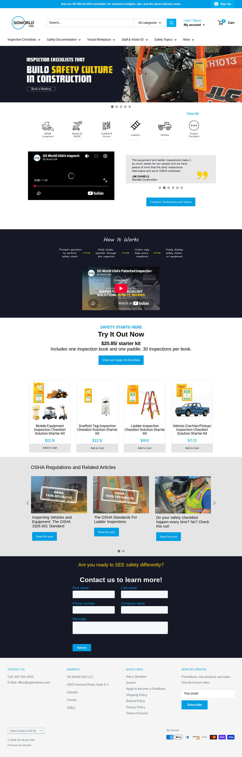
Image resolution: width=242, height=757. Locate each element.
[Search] (171, 23)
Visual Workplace (99, 39)
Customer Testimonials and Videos (171, 201)
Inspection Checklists (22, 39)
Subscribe (194, 704)
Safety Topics (163, 39)
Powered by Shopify (19, 745)
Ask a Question (136, 676)
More (186, 39)
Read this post (44, 536)
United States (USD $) (23, 730)
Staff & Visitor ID (133, 39)
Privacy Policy (135, 707)
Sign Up (225, 3)
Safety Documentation (62, 39)
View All (193, 114)
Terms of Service (137, 713)
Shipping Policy (136, 695)
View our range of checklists (121, 360)
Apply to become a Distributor (146, 688)
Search (131, 682)
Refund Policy (135, 701)
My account (193, 25)
